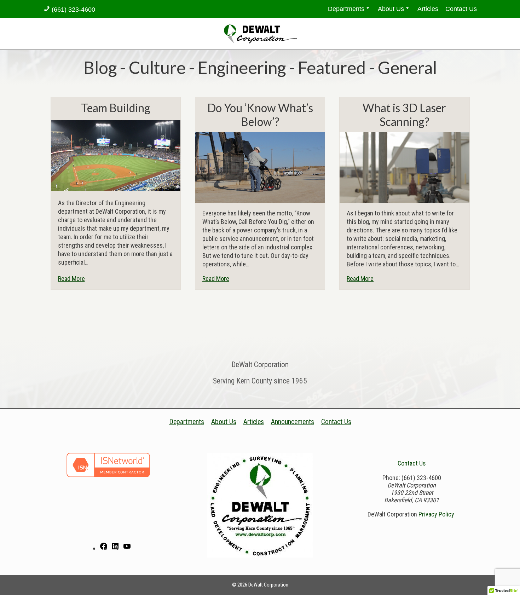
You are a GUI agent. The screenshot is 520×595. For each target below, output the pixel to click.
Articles (427, 8)
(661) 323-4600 (73, 9)
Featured (332, 67)
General (407, 67)
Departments (346, 8)
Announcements (292, 422)
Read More (71, 278)
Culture (157, 67)
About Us (391, 8)
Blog (100, 67)
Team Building (115, 108)
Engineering (242, 67)
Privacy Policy (437, 514)
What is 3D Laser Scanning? (404, 114)
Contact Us (461, 8)
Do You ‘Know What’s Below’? (260, 114)
